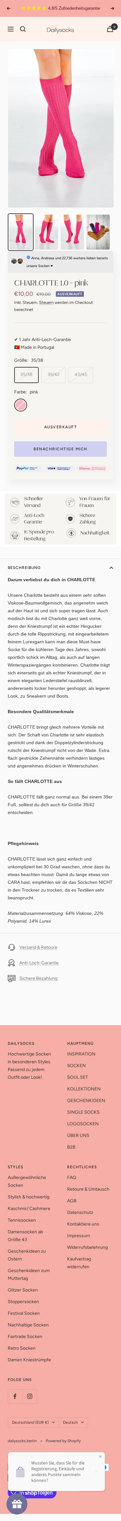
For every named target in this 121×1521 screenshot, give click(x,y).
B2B (71, 1147)
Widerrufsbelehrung (87, 1247)
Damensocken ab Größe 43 (25, 1235)
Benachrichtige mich (60, 449)
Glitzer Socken (23, 1290)
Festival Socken (24, 1313)
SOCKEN (76, 1065)
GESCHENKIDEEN (86, 1100)
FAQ (71, 1177)
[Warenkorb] (110, 29)
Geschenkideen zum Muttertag (29, 1274)
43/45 (81, 374)
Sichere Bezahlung (38, 978)
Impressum (78, 1235)
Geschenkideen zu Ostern (27, 1255)
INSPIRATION (81, 1054)
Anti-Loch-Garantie (39, 963)
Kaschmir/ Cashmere (29, 1208)
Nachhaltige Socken (28, 1325)
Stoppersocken (23, 1301)
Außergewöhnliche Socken (27, 1181)
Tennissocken (22, 1220)
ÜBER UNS (78, 1135)
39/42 (53, 374)
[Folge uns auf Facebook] (15, 1396)
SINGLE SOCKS (83, 1112)
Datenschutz (80, 1212)
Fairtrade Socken (25, 1336)
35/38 (26, 374)
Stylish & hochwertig (28, 1197)
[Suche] (23, 29)
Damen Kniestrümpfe (29, 1360)
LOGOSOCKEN (83, 1124)
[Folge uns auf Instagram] (29, 1396)
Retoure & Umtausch (88, 1189)
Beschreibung (24, 567)
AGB (71, 1201)
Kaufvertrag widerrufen (79, 1262)
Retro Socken (21, 1348)
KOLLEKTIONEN (84, 1089)
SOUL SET (77, 1077)
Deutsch (70, 1422)
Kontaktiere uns (83, 1224)
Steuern (46, 302)
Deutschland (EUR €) (30, 1422)
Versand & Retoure (38, 947)
